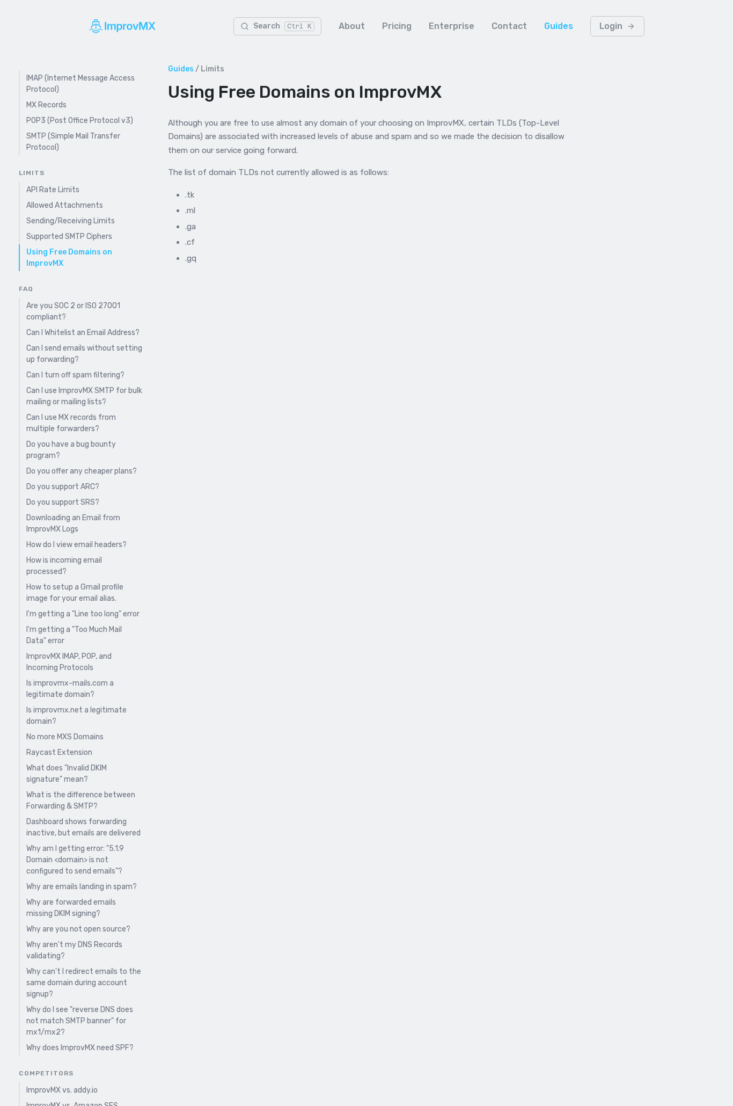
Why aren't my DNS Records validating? (74, 950)
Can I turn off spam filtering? (75, 375)
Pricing (397, 26)
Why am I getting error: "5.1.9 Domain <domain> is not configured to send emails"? (75, 860)
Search (282, 26)
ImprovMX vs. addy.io (62, 1090)
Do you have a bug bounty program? (71, 450)
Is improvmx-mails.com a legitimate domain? (70, 689)
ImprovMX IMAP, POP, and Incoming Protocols (69, 662)
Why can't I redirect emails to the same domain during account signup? (83, 983)
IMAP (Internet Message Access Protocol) (80, 84)
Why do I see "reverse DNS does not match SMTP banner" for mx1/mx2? (79, 1021)
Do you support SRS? (62, 502)
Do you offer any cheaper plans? (81, 471)
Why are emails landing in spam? (81, 886)
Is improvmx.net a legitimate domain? (76, 715)
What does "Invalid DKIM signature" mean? (66, 773)
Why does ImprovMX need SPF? (80, 1047)
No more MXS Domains (65, 736)
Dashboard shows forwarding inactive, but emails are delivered (83, 827)
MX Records (46, 105)
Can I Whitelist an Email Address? (83, 332)
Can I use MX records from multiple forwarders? (71, 423)
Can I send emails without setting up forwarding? (84, 354)
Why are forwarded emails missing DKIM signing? (71, 908)
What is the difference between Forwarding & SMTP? (80, 800)
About (352, 26)
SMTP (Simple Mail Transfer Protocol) (73, 142)
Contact (509, 26)
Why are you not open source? (78, 929)
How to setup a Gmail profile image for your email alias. (74, 593)
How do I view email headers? (76, 544)
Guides (558, 26)
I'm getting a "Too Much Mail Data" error (74, 635)
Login (610, 26)
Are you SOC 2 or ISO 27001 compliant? (73, 311)
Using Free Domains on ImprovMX (69, 258)
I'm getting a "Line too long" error (83, 614)
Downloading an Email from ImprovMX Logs (73, 523)
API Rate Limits (52, 189)
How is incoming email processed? (64, 566)
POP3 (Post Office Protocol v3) (79, 120)
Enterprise (451, 26)
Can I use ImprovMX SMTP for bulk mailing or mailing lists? (84, 396)
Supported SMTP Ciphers (69, 236)
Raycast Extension (59, 752)
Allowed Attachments (64, 205)
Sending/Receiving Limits (70, 220)
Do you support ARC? (62, 486)
